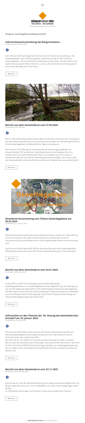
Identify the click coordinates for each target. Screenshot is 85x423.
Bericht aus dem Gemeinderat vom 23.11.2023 (31, 369)
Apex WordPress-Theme (35, 420)
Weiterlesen (12, 74)
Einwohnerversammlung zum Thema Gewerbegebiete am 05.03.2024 (42, 196)
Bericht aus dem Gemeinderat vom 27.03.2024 (42, 102)
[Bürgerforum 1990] (42, 23)
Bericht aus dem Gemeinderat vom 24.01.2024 (31, 269)
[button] (7, 50)
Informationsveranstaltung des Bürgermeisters (32, 42)
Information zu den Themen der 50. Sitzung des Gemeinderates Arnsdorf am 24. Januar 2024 (41, 317)
